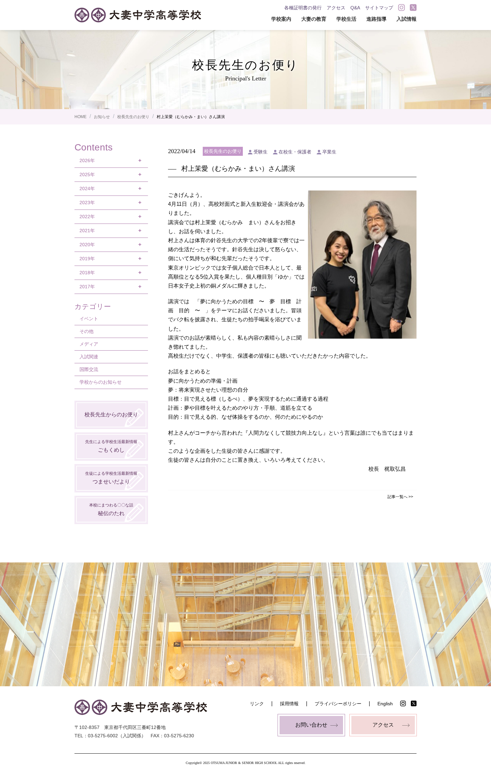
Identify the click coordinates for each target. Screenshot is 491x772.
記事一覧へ (397, 496)
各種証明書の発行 (303, 7)
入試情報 (406, 19)
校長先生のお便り (133, 116)
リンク (257, 703)
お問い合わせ (311, 725)
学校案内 (281, 19)
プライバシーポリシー (338, 703)
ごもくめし (111, 445)
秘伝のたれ (111, 509)
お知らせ (102, 116)
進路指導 (376, 19)
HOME (80, 116)
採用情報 (289, 703)
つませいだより (111, 477)
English (385, 703)
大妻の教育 (313, 19)
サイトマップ (379, 7)
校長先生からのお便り (111, 414)
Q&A (355, 7)
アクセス (336, 7)
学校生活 (346, 19)
